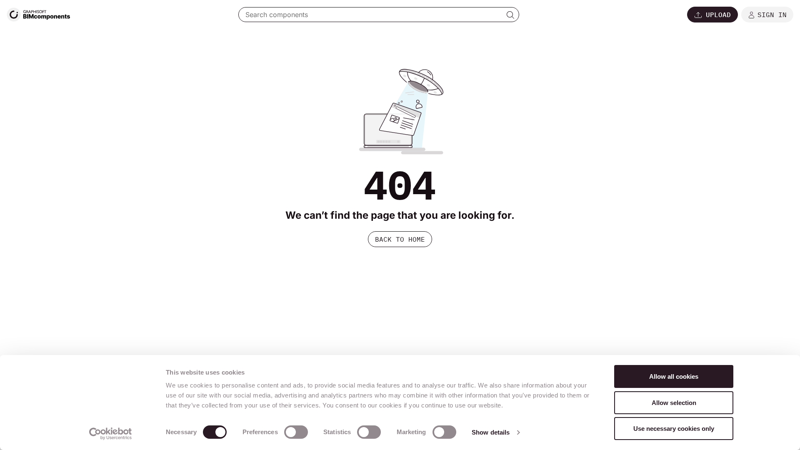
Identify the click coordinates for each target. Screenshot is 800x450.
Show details (491, 432)
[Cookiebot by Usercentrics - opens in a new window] (110, 434)
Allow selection (674, 402)
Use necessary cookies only (673, 428)
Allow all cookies (673, 376)
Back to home (400, 239)
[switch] (296, 432)
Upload (718, 14)
